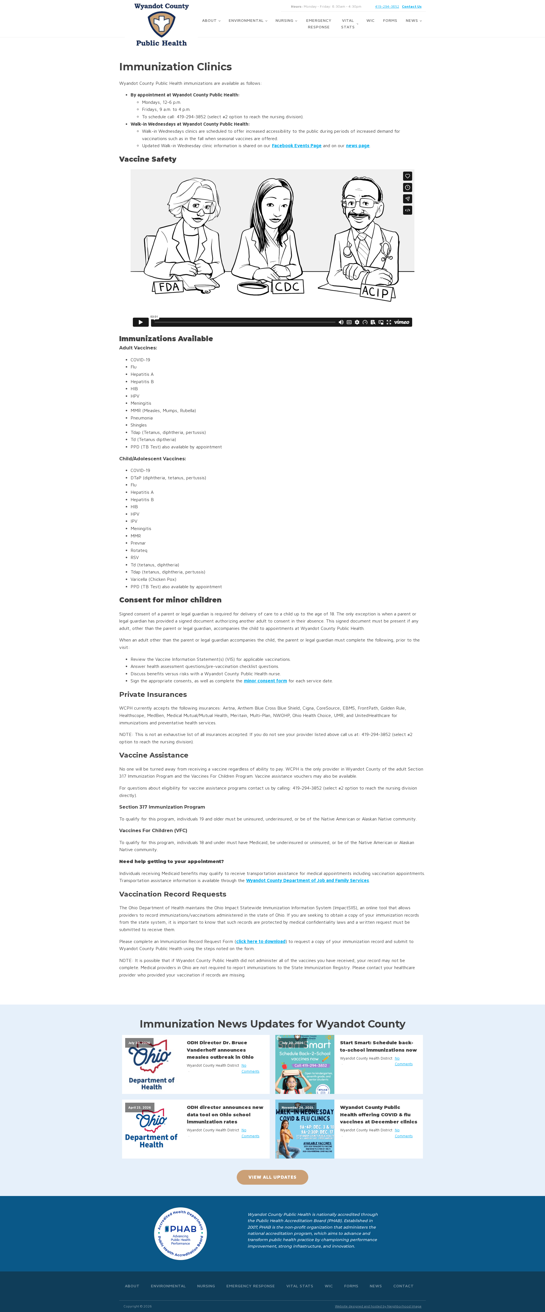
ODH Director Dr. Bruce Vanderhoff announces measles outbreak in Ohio (220, 1050)
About (209, 20)
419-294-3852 (387, 6)
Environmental (246, 20)
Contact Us (412, 6)
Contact (403, 1285)
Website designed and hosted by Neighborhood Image (378, 1306)
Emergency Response (319, 23)
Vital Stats (348, 23)
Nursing (285, 20)
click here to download (261, 941)
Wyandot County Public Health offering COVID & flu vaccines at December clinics (378, 1115)
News (412, 20)
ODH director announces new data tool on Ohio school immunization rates (225, 1115)
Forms (390, 20)
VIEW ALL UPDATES (272, 1177)
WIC (370, 20)
